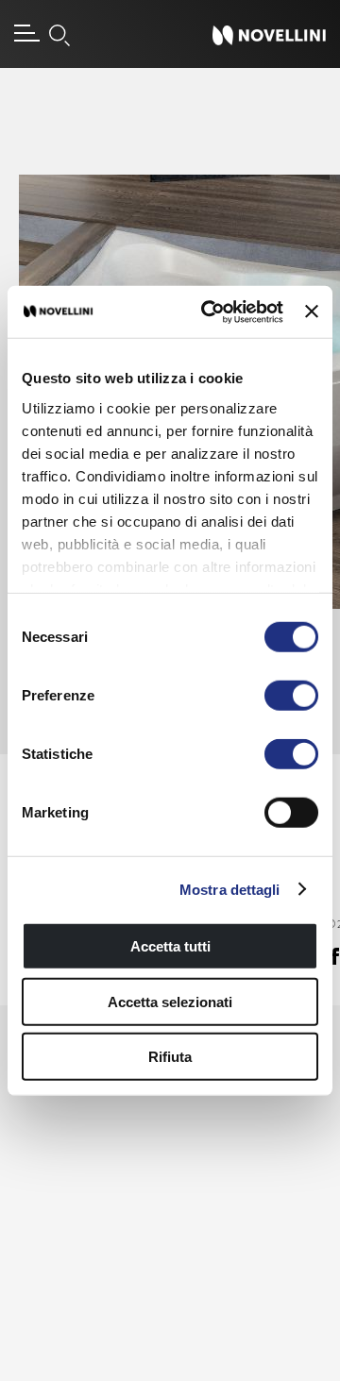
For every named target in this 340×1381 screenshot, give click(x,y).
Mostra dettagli (229, 889)
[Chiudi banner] (311, 311)
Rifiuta (170, 1057)
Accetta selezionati (170, 1001)
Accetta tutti (170, 946)
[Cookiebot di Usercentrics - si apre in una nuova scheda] (210, 311)
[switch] (291, 696)
